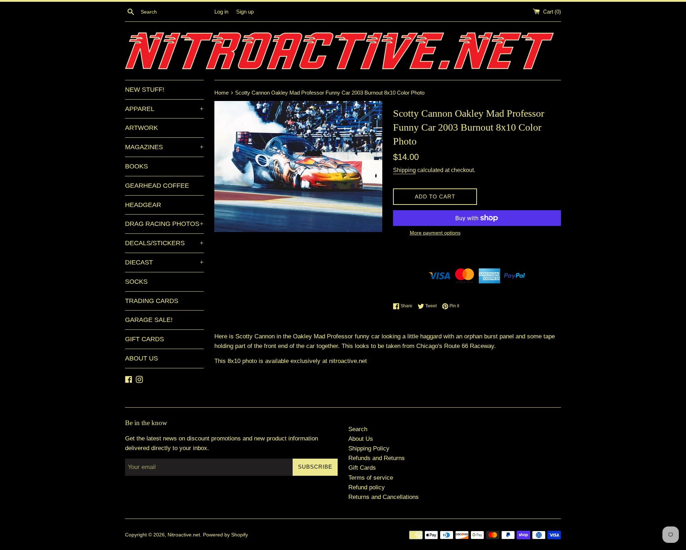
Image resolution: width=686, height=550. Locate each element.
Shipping (404, 170)
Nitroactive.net (184, 535)
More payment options (435, 233)
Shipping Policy (368, 448)
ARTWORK (141, 127)
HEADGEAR (143, 204)
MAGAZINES (164, 147)
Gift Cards (362, 467)
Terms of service (370, 477)
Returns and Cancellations (383, 497)
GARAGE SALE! (149, 319)
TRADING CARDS (151, 300)
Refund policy (366, 487)
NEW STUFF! (144, 89)
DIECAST (164, 262)
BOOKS (136, 166)
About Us (360, 438)
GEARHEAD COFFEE (157, 185)
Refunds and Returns (376, 458)
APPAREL (164, 108)
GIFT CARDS (144, 339)
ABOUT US (141, 358)
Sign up (245, 12)
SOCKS (136, 281)
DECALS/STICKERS (164, 243)
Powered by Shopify (225, 535)
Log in (221, 12)
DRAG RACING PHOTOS (164, 223)
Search (357, 429)
